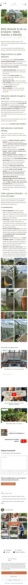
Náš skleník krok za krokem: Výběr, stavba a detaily (13, 31)
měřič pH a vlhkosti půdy (16, 247)
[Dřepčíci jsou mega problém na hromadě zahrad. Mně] (5, 534)
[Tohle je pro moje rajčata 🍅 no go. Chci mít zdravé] (14, 534)
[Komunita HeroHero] (1, 5)
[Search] (23, 4)
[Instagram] (1, 3)
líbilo (12, 199)
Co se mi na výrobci (6, 199)
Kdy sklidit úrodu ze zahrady (14, 423)
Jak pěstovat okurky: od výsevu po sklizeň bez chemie (13, 496)
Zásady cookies (7, 583)
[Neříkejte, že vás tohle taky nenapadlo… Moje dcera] (22, 526)
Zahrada (5, 351)
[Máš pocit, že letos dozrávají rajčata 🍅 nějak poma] (14, 526)
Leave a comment (17, 37)
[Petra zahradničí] (14, 4)
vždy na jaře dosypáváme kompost (15, 174)
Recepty (10, 374)
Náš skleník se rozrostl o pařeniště (14, 369)
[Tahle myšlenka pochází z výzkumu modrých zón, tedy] (22, 534)
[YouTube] (5, 3)
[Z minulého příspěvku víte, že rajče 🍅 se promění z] (22, 517)
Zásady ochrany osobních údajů (17, 583)
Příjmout (14, 573)
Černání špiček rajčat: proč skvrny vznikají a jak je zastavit (14, 499)
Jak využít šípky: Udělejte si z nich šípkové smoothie (14, 403)
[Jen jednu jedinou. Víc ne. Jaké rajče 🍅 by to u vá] (5, 517)
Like (24, 37)
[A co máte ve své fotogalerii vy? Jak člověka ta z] (14, 517)
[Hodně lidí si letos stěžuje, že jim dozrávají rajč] (5, 526)
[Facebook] (3, 3)
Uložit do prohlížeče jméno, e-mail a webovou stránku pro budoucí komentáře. (13, 479)
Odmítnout (14, 576)
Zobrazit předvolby (14, 580)
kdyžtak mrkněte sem (17, 114)
